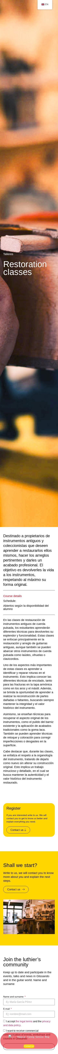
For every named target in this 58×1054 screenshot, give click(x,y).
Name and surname (13, 996)
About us (21, 1037)
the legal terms (24, 1021)
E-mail (6, 1008)
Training (30, 1037)
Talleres (8, 254)
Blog (47, 1037)
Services (39, 1037)
